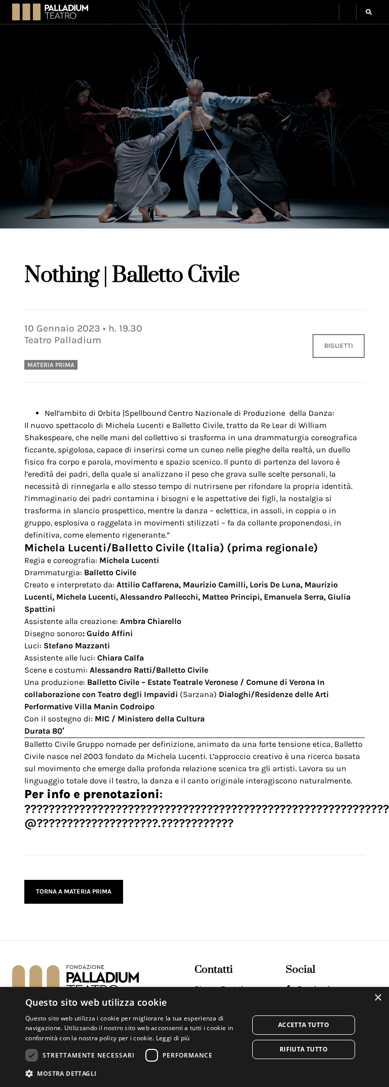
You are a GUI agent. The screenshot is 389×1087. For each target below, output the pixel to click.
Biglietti (338, 345)
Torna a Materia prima (73, 891)
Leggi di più (173, 1038)
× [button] (377, 998)
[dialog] (194, 1037)
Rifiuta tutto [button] (304, 1049)
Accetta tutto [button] (303, 1024)
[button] (347, 12)
